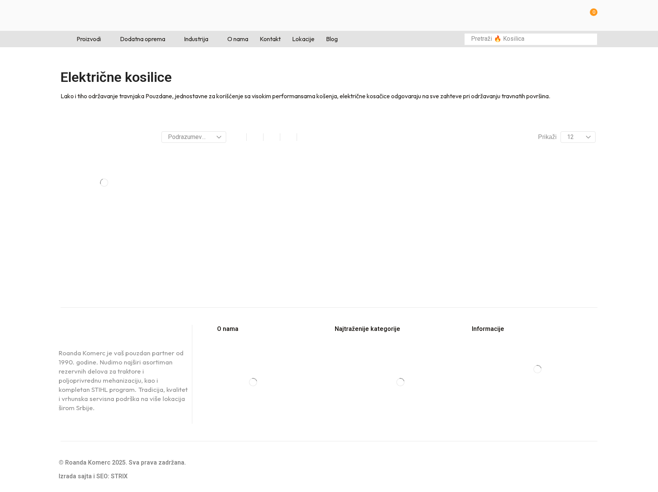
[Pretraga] (589, 39)
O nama (227, 328)
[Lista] (288, 137)
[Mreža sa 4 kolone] (271, 137)
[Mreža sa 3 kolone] (255, 137)
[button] (591, 15)
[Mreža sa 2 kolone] (238, 137)
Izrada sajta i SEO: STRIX (93, 476)
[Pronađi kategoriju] (139, 156)
